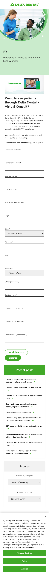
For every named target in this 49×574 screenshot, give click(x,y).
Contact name (11, 295)
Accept (24, 569)
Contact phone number (14, 308)
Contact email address (14, 321)
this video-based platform (22, 123)
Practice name (11, 189)
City (7, 216)
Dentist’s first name (13, 149)
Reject (24, 561)
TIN (6, 255)
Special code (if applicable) (16, 335)
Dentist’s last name (13, 163)
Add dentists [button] (16, 352)
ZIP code (9, 242)
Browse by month (24, 492)
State (7, 229)
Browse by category (24, 476)
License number (11, 176)
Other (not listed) (12, 282)
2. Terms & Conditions (25, 547)
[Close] (46, 517)
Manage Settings (24, 553)
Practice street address (14, 202)
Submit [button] (13, 357)
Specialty (9, 269)
